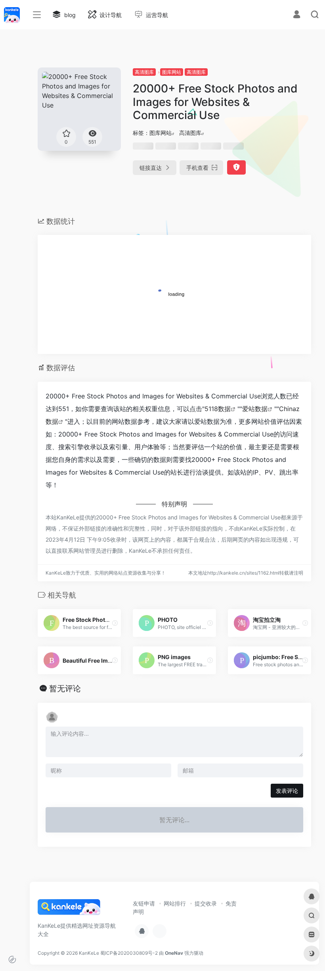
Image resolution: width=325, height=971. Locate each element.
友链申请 (144, 903)
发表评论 (287, 790)
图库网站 (171, 72)
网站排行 (175, 903)
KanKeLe (89, 953)
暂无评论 (65, 688)
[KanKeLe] (69, 909)
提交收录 (206, 903)
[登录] (296, 15)
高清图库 (144, 72)
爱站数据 (255, 409)
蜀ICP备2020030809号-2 (129, 953)
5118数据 (218, 409)
